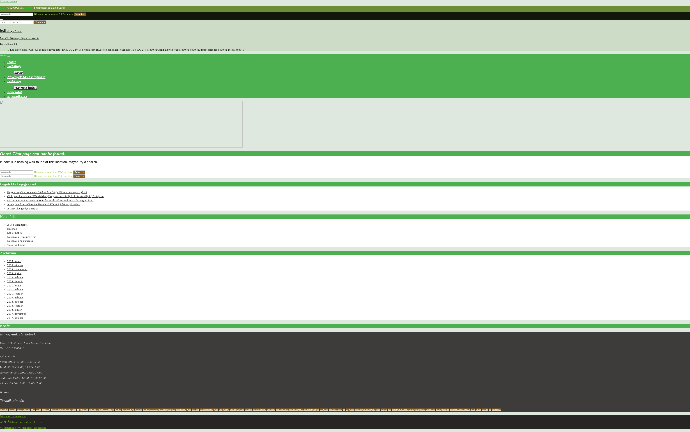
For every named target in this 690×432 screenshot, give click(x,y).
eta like (118, 409)
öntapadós (496, 409)
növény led (430, 409)
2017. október (15, 317)
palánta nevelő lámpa (460, 409)
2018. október (15, 301)
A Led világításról (17, 224)
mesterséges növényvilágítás (367, 409)
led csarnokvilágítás (209, 409)
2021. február (15, 293)
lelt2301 (333, 409)
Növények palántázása (20, 240)
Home (11, 62)
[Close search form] (1, 19)
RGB (473, 409)
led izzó (248, 409)
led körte (271, 409)
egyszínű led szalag (105, 409)
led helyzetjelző (237, 409)
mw (389, 409)
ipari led (138, 409)
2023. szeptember (17, 269)
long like (350, 409)
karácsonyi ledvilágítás (161, 409)
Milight (384, 409)
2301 (33, 409)
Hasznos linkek (25, 88)
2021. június (14, 285)
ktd (193, 409)
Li (344, 409)
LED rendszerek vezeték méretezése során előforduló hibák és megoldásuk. (50, 200)
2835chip (46, 409)
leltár (339, 409)
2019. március (15, 297)
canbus (92, 409)
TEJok (478, 409)
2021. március (15, 289)
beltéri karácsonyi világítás (63, 409)
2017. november (16, 313)
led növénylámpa (311, 409)
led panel (324, 409)
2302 (38, 409)
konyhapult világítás (181, 409)
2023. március (15, 277)
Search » (79, 14)
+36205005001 (15, 7)
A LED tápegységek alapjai (22, 208)
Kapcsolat (14, 92)
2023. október (15, 265)
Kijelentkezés (17, 96)
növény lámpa (442, 409)
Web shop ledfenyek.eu (13, 416)
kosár (18, 73)
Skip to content (8, 1)
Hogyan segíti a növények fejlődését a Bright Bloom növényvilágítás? (47, 192)
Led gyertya (224, 409)
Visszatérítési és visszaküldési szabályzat (23, 427)
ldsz (197, 409)
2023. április (14, 273)
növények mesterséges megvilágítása (408, 409)
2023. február (15, 281)
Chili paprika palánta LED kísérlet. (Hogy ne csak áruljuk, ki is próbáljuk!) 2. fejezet (55, 196)
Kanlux (146, 409)
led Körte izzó (282, 409)
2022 (19, 409)
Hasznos (12, 228)
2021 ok (12, 409)
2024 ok (26, 409)
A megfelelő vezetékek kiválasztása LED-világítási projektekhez (43, 204)
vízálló (485, 409)
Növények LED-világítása (26, 77)
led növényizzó (296, 409)
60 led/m (4, 409)
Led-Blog (14, 81)
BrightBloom (82, 409)
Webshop (14, 66)
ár (490, 409)
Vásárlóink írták (16, 245)
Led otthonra (14, 232)
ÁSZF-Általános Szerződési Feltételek (21, 422)
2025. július (14, 261)
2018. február (15, 305)
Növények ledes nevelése (21, 236)
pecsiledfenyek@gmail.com (49, 7)
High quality (128, 409)
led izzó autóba (260, 409)
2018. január (14, 309)
